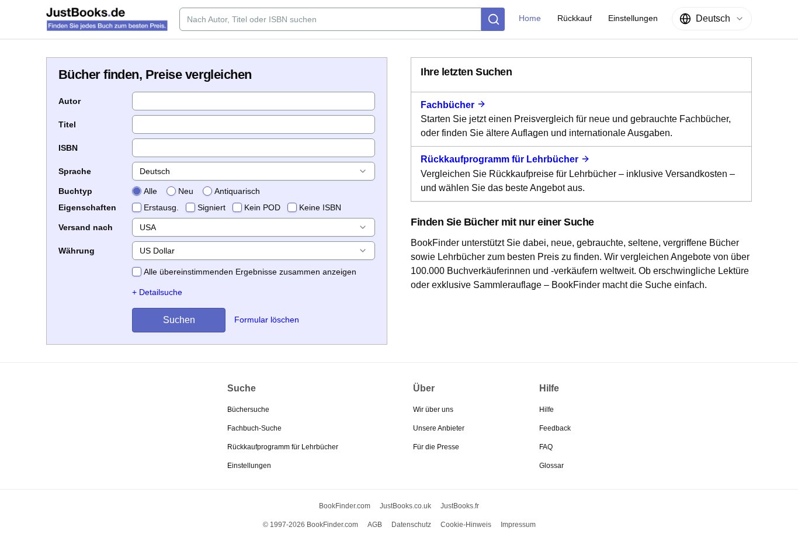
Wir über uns (433, 409)
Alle (150, 191)
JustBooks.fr (459, 506)
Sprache (74, 171)
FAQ (546, 447)
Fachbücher (447, 105)
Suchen (179, 320)
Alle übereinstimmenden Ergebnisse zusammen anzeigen (250, 272)
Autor (69, 101)
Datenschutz (411, 525)
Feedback (555, 428)
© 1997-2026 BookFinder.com (310, 525)
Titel (67, 124)
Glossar (551, 466)
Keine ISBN (320, 207)
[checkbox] (136, 207)
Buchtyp (75, 191)
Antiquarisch (237, 191)
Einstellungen (249, 466)
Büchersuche (248, 409)
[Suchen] (493, 19)
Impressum (518, 525)
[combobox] (712, 18)
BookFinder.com (344, 506)
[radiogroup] (196, 191)
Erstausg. (161, 207)
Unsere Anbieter (438, 428)
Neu (185, 191)
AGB (374, 525)
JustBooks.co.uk (405, 506)
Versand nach (85, 227)
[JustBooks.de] (107, 19)
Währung (76, 250)
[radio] (136, 191)
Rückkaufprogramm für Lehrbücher (499, 159)
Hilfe (546, 409)
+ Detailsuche (157, 292)
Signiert (211, 207)
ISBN (68, 147)
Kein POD (262, 207)
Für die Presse (436, 447)
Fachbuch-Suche (254, 428)
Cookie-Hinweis (465, 525)
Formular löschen (266, 319)
